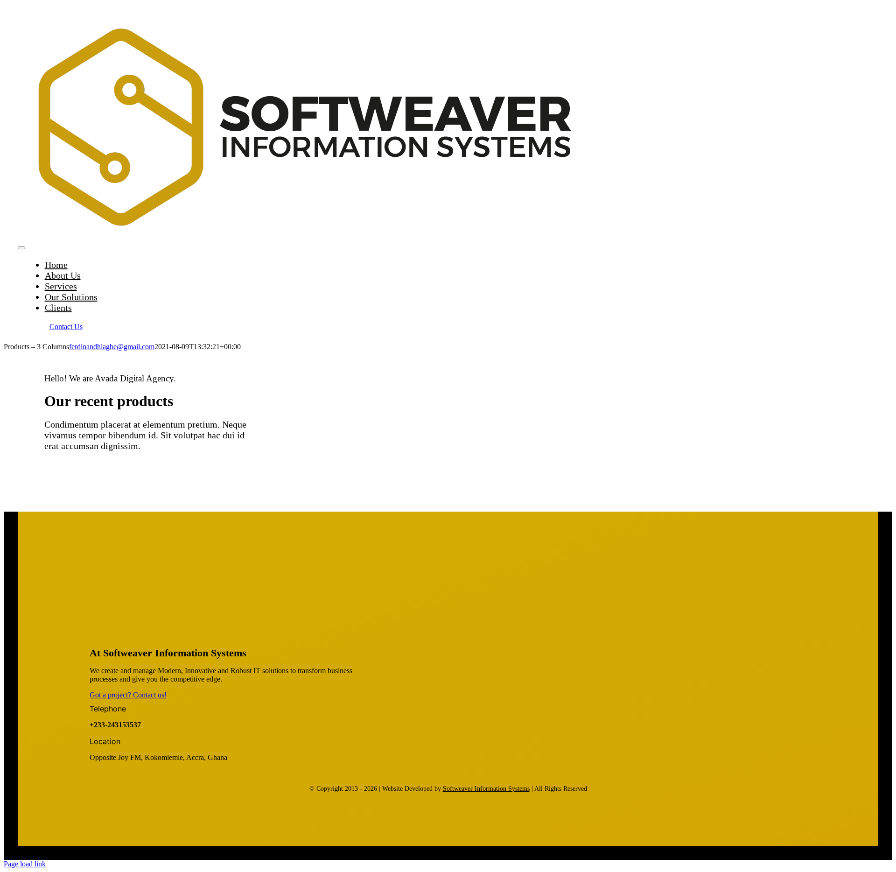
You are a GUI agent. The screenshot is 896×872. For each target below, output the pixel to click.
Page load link (25, 864)
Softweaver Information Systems (486, 788)
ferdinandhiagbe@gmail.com (111, 347)
